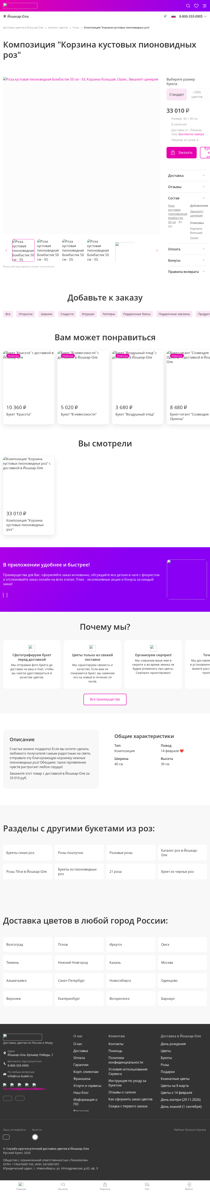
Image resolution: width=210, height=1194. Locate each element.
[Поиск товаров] (188, 5)
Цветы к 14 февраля (176, 1092)
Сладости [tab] (67, 314)
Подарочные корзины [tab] (174, 314)
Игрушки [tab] (88, 314)
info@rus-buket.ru (20, 1076)
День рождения (173, 1044)
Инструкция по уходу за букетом (127, 1082)
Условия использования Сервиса (127, 1071)
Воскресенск (120, 998)
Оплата (79, 1058)
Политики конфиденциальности (125, 1060)
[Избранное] (196, 5)
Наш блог (81, 1092)
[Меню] (204, 5)
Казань (115, 962)
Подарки (168, 1071)
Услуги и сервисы (87, 1085)
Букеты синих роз (20, 852)
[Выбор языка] (173, 16)
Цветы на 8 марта (175, 1085)
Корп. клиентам (85, 1071)
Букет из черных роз (177, 871)
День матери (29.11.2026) (181, 1099)
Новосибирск (120, 980)
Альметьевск (16, 980)
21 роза (116, 871)
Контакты (115, 1044)
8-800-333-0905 (18, 1065)
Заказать (185, 152)
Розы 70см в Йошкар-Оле (26, 871)
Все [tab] (8, 314)
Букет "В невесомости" (79, 385)
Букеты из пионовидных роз (77, 871)
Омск (165, 944)
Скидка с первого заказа (127, 1106)
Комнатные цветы (175, 1078)
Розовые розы (121, 852)
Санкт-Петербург (71, 980)
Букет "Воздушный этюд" (134, 385)
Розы (165, 1064)
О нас (77, 1044)
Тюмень (12, 962)
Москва (167, 962)
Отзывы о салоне (122, 1092)
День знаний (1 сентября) (181, 1106)
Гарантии (80, 1064)
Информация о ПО (85, 1101)
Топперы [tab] (109, 314)
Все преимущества (105, 699)
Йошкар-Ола (18, 16)
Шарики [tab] (46, 314)
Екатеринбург (69, 998)
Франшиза (81, 1078)
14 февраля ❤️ (172, 751)
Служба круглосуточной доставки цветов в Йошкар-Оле (47, 1149)
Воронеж (13, 998)
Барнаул (168, 998)
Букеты (166, 1058)
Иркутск (116, 944)
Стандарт (176, 94)
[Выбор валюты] (165, 16)
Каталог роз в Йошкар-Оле (179, 852)
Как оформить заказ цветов (130, 1099)
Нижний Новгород (73, 962)
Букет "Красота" (18, 385)
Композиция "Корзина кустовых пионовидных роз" (25, 521)
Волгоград (14, 944)
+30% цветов (196, 94)
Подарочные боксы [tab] (137, 314)
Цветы (166, 1051)
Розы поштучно (70, 852)
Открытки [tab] (26, 314)
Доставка (80, 1051)
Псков (63, 944)
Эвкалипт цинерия (196, 213)
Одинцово (169, 980)
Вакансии (81, 1111)
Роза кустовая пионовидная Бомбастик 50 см (177, 214)
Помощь (115, 1051)
